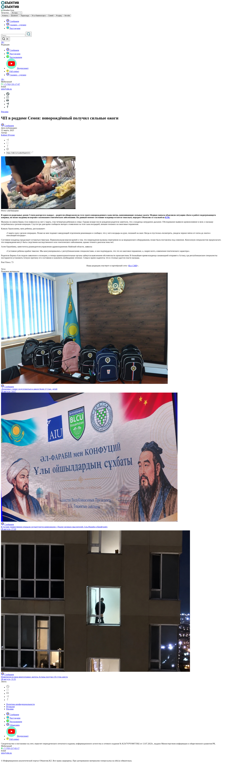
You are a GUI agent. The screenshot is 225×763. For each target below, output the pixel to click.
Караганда (25, 16)
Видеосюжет (23, 68)
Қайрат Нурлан (8, 135)
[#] (10, 4)
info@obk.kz (6, 89)
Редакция (10, 707)
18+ (2, 42)
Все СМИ (133, 266)
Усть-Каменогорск (39, 16)
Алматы (5, 16)
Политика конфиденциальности (20, 704)
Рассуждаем (14, 28)
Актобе (67, 16)
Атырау (59, 16)
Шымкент (14, 16)
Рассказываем (15, 57)
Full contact (14, 71)
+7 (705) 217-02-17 (11, 748)
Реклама (4, 112)
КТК (167, 217)
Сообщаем (14, 21)
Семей (50, 16)
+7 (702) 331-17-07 (11, 84)
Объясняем (14, 725)
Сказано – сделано (17, 25)
